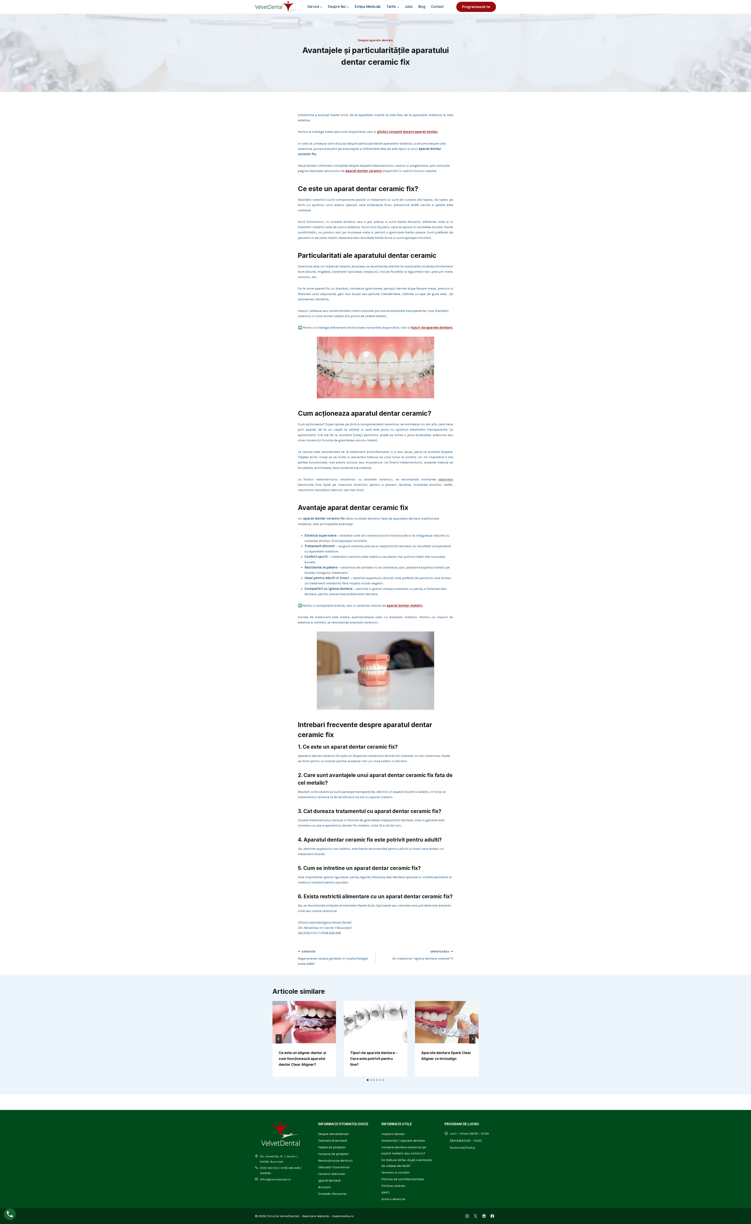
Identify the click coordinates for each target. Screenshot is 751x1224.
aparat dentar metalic (404, 605)
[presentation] (304, 1022)
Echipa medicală (368, 7)
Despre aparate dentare (375, 40)
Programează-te (476, 7)
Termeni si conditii (395, 1172)
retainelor (445, 479)
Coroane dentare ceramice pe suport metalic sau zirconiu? (403, 1150)
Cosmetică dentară (332, 1140)
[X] (475, 1216)
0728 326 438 (290, 1168)
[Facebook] (492, 1216)
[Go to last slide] (279, 1039)
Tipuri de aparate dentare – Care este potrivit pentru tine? (373, 1058)
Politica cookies (393, 1186)
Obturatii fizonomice (333, 1167)
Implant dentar (393, 1134)
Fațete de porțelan (332, 1147)
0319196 (265, 1173)
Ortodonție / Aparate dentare (403, 1140)
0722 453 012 (269, 1168)
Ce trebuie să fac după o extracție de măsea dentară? (406, 1163)
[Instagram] (467, 1216)
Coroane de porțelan (333, 1154)
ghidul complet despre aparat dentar (407, 132)
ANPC (385, 1192)
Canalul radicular (331, 1174)
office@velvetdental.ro (275, 1179)
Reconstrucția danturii (335, 1160)
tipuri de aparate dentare (431, 327)
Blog (421, 7)
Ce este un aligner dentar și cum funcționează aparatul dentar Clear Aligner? (302, 1058)
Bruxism (324, 1187)
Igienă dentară (329, 1180)
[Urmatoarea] (472, 1039)
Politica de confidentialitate (402, 1179)
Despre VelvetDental (333, 1134)
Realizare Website (315, 1216)
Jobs (408, 7)
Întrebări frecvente (332, 1194)
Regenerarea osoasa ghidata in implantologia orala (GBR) (333, 958)
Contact (437, 7)
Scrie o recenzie (393, 1199)
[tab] (368, 1080)
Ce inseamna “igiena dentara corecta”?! (422, 955)
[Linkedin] (484, 1216)
